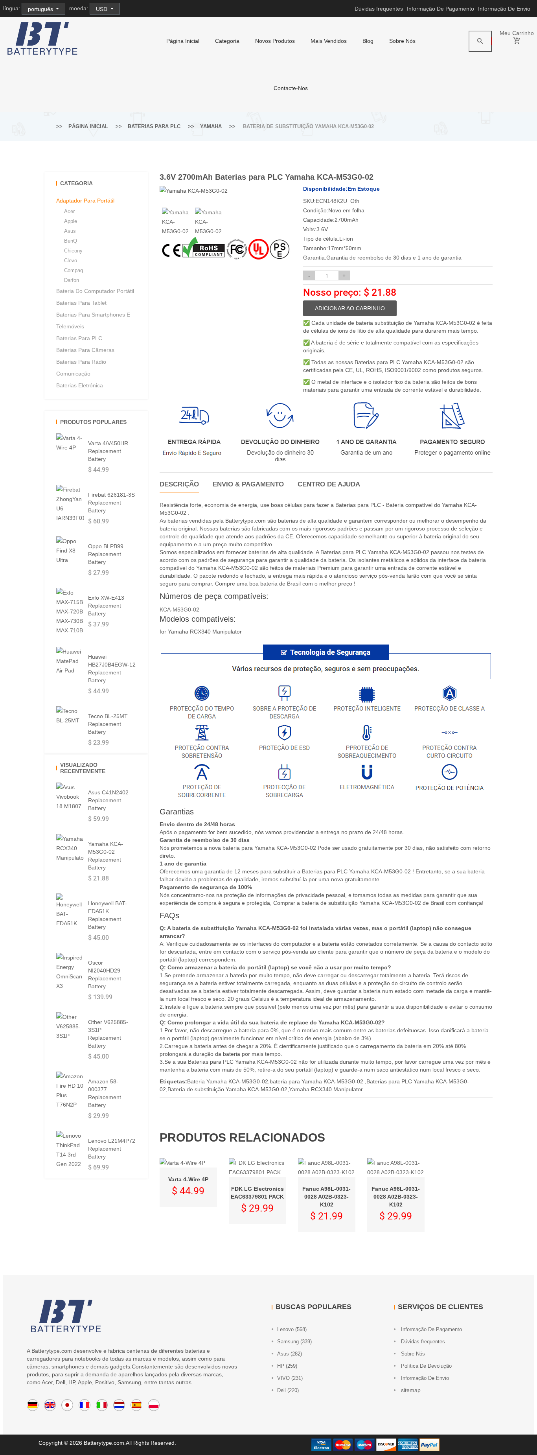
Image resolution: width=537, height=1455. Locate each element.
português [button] (41, 9)
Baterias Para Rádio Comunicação (81, 368)
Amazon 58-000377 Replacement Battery (104, 1093)
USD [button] (102, 9)
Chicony (73, 251)
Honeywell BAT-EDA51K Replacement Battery (107, 915)
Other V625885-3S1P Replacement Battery (108, 1034)
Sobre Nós (402, 41)
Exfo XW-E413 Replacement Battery (106, 606)
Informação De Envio (504, 9)
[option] (176, 221)
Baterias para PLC (154, 126)
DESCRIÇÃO (179, 484)
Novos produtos (275, 41)
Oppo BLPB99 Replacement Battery (105, 554)
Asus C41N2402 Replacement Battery (108, 800)
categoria (227, 41)
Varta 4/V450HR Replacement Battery (108, 451)
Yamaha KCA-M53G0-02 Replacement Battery (105, 856)
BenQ (70, 241)
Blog (367, 41)
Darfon (71, 280)
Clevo (70, 260)
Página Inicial (182, 41)
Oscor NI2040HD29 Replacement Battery (104, 974)
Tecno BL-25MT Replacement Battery (108, 724)
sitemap (410, 1390)
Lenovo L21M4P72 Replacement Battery (111, 1149)
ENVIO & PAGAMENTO (248, 484)
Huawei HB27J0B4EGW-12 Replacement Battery (112, 668)
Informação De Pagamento (440, 9)
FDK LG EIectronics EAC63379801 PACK (257, 1193)
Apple (70, 221)
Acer (69, 211)
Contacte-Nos (291, 88)
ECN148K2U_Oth (337, 201)
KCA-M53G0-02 (179, 609)
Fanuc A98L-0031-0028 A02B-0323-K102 (326, 1197)
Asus (70, 231)
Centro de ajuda (329, 484)
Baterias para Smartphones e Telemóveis (93, 320)
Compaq (73, 270)
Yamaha (211, 126)
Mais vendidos (329, 41)
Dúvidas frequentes (379, 9)
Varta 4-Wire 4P (188, 1179)
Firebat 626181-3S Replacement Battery (111, 503)
